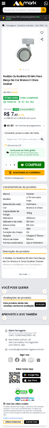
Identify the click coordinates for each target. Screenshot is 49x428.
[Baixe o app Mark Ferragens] (14, 377)
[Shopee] (38, 360)
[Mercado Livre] (31, 360)
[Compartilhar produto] (42, 39)
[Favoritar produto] (42, 32)
